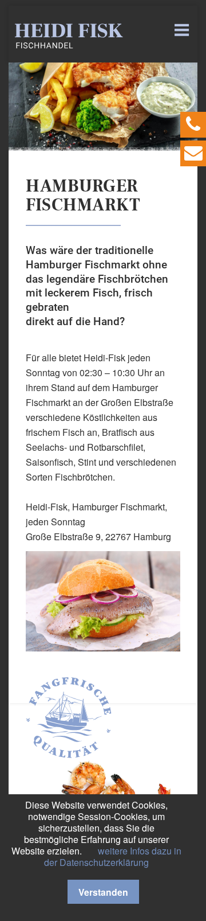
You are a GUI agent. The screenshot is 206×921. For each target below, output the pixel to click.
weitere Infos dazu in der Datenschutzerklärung (112, 856)
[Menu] (183, 30)
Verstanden (103, 892)
